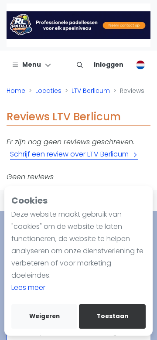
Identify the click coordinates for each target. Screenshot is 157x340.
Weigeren (44, 316)
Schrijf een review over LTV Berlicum (69, 154)
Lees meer (28, 287)
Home (16, 90)
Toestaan (112, 316)
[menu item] (80, 64)
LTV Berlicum (91, 90)
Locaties (48, 90)
